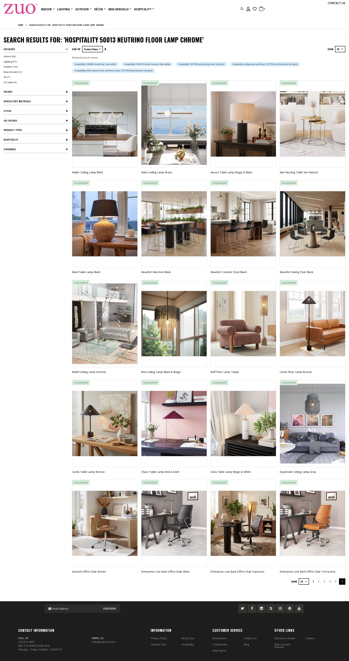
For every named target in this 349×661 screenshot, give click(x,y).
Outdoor (11, 66)
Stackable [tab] (10, 149)
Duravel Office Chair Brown (89, 571)
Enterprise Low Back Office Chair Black (165, 571)
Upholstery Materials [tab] (17, 101)
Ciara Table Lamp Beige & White (230, 472)
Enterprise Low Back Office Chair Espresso (237, 571)
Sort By (76, 49)
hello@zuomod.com (104, 642)
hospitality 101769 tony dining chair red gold (201, 64)
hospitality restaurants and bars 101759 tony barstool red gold (265, 64)
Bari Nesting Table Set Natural (299, 172)
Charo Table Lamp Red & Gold (160, 472)
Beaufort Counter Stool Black (228, 272)
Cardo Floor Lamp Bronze (296, 372)
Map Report (219, 650)
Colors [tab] (8, 91)
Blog (246, 644)
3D (7, 77)
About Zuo (188, 638)
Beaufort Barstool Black (156, 272)
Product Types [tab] (13, 130)
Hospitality (188, 644)
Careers (309, 638)
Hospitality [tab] (11, 139)
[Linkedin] (261, 608)
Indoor (10, 56)
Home (20, 25)
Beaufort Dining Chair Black (296, 272)
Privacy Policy (159, 638)
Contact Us (250, 638)
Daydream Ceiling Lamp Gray (298, 472)
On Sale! (10, 82)
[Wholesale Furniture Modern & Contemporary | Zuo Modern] (20, 9)
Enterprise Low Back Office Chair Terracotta (307, 571)
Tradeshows (219, 644)
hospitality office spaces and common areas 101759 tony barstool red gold (114, 70)
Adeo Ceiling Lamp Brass (156, 172)
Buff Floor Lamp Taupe (224, 372)
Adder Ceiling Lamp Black (87, 172)
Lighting (11, 61)
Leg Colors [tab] (10, 120)
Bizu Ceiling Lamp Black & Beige (161, 372)
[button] (255, 9)
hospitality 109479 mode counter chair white (147, 64)
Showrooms (219, 638)
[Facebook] (252, 608)
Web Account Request (282, 646)
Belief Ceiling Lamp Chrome (89, 372)
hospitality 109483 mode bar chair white (95, 64)
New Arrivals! (13, 72)
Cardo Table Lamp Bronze (88, 472)
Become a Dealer (284, 638)
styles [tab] (7, 110)
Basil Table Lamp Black (86, 272)
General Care (158, 644)
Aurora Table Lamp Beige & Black (231, 172)
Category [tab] (9, 49)
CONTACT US (336, 3)
